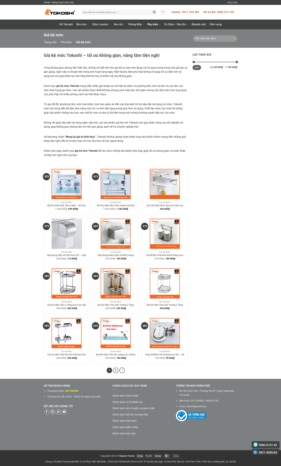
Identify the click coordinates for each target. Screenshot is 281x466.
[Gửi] (154, 12)
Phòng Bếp (134, 24)
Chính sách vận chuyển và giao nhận (133, 408)
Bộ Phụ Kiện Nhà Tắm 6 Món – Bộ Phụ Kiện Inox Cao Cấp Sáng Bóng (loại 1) (66, 207)
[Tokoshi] (60, 12)
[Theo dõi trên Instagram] (52, 412)
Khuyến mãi (199, 24)
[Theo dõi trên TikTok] (58, 412)
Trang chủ (50, 42)
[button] (232, 2)
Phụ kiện (152, 24)
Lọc (196, 67)
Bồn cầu (81, 24)
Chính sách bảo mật (123, 433)
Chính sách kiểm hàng (125, 427)
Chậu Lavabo (100, 24)
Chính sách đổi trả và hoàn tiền (130, 414)
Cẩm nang (215, 24)
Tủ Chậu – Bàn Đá (175, 24)
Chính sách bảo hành (124, 420)
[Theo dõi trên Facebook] (46, 412)
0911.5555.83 (268, 452)
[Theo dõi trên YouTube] (64, 412)
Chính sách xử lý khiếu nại (127, 402)
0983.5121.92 (268, 445)
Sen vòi (118, 24)
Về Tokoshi (66, 24)
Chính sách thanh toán (125, 395)
